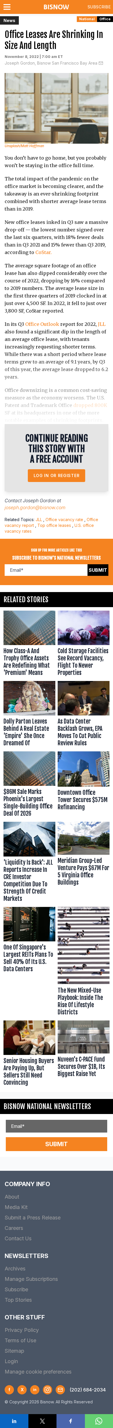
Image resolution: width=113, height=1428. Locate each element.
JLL (101, 324)
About (12, 1197)
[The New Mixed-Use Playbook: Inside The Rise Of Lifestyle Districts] (84, 962)
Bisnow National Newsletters (47, 1106)
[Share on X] (42, 1421)
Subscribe (99, 6)
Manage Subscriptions (31, 1279)
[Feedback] (60, 1389)
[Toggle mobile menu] (8, 7)
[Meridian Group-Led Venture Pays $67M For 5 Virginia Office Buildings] (84, 863)
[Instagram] (47, 1389)
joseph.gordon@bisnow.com (35, 507)
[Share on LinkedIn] (14, 1421)
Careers (14, 1228)
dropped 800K (90, 405)
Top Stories (18, 1300)
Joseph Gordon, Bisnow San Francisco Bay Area (51, 63)
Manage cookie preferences (38, 1372)
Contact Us (18, 1238)
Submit (98, 570)
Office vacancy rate (64, 519)
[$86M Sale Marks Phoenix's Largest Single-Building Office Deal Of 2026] (29, 785)
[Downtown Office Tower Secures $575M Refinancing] (84, 785)
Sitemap (14, 1351)
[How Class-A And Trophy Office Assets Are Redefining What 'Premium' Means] (29, 644)
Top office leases (54, 525)
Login (11, 1361)
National (87, 19)
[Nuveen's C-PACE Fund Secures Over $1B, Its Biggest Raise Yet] (84, 1054)
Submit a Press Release (33, 1218)
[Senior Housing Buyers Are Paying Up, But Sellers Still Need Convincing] (29, 1054)
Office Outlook (42, 324)
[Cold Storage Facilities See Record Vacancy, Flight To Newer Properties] (84, 644)
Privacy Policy (22, 1330)
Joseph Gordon (39, 500)
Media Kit (16, 1207)
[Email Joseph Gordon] (101, 63)
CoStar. (43, 252)
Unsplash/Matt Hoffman (24, 146)
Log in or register (57, 475)
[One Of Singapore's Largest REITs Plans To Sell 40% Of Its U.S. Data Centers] (29, 962)
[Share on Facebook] (71, 1421)
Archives (15, 1269)
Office (105, 19)
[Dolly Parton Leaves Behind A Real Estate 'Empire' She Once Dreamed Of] (29, 715)
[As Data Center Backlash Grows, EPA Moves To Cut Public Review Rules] (84, 715)
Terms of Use (20, 1340)
